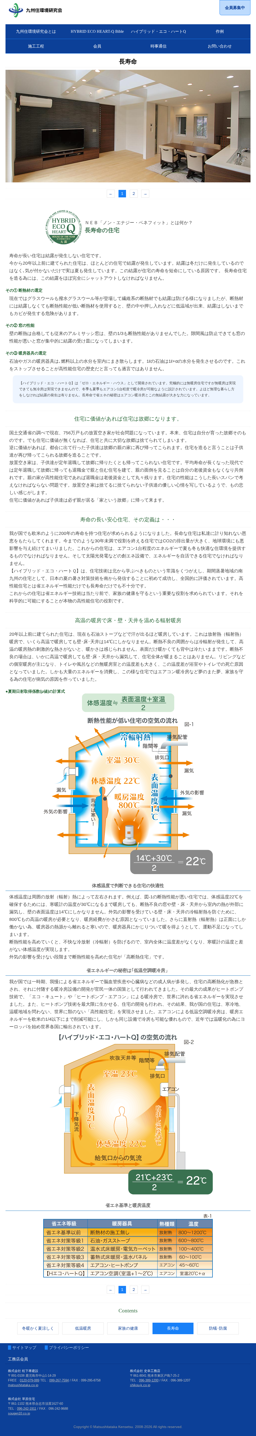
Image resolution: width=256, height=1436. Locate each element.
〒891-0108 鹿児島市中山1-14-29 (32, 1375)
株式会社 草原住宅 (21, 1399)
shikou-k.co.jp (140, 1385)
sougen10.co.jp (19, 1413)
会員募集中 (235, 8)
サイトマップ (24, 1347)
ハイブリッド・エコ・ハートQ (158, 31)
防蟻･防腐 (218, 1328)
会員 (97, 46)
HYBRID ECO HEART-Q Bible (97, 31)
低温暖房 (83, 1328)
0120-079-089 (29, 1380)
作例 (220, 31)
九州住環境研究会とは (36, 31)
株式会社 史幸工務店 (145, 1371)
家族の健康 (128, 1328)
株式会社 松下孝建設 (23, 1371)
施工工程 (36, 46)
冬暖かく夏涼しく (38, 1328)
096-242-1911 (26, 1408)
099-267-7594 (59, 1380)
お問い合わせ (220, 46)
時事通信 (158, 46)
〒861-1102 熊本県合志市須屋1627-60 (35, 1403)
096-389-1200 (148, 1380)
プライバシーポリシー (69, 1347)
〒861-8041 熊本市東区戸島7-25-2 (154, 1375)
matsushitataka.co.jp (23, 1385)
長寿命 (173, 1328)
